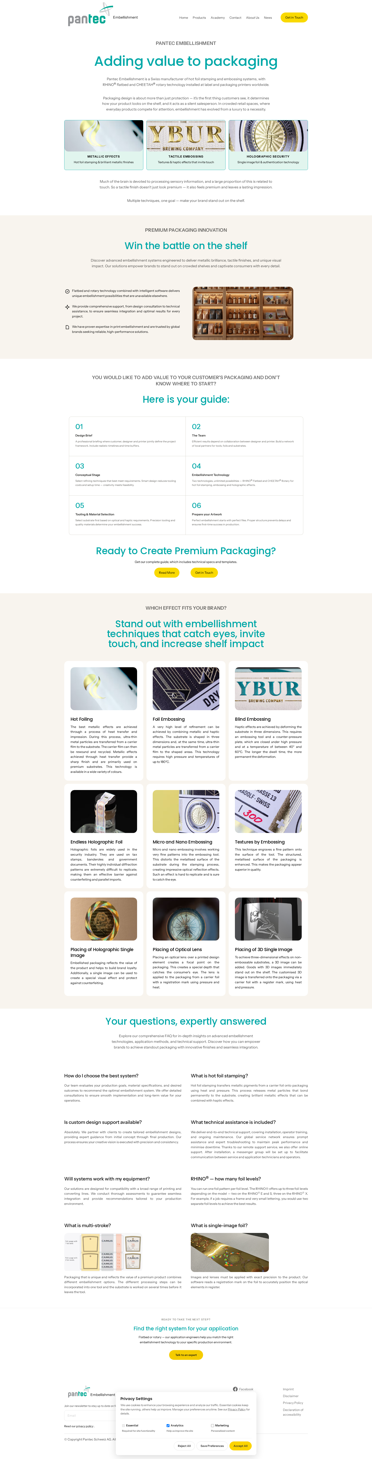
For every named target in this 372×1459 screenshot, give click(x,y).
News (268, 18)
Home (183, 18)
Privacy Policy (237, 1409)
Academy (218, 18)
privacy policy (84, 1426)
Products (199, 18)
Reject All (184, 1446)
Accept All (241, 1446)
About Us (252, 18)
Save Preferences (212, 1446)
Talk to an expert (186, 1355)
